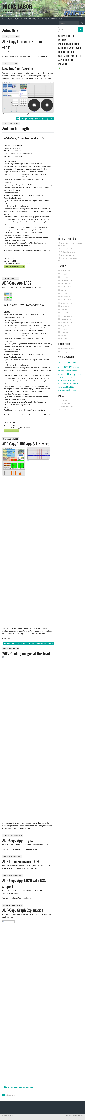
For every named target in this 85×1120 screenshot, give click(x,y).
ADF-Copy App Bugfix (17, 840)
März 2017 (64, 309)
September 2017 (66, 303)
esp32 (75, 370)
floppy (71, 374)
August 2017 (65, 306)
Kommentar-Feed (67, 406)
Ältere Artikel (9, 1095)
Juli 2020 (64, 274)
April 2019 (64, 293)
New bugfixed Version (17, 68)
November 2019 (66, 284)
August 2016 (65, 326)
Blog (3, 19)
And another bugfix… (17, 128)
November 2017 (66, 296)
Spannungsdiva (74, 383)
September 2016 (66, 322)
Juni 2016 (64, 332)
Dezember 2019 (66, 280)
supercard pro (41, 643)
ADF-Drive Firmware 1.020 (21, 861)
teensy (50, 643)
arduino (77, 367)
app (74, 367)
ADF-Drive (71, 362)
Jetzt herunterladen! (11, 431)
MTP (69, 380)
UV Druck (73, 390)
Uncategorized (66, 352)
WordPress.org (66, 410)
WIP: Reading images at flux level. (26, 653)
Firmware (21, 643)
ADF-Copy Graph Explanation (22, 910)
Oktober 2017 (66, 300)
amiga (31, 119)
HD (61, 378)
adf (17, 119)
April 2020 (64, 277)
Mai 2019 (64, 290)
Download (18, 19)
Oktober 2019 (66, 287)
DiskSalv (67, 370)
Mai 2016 (64, 335)
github (37, 119)
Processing (62, 383)
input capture (66, 377)
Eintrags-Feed (65, 403)
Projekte (10, 19)
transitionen (62, 390)
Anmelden (64, 400)
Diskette (61, 370)
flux (28, 643)
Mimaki (65, 380)
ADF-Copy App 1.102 (16, 283)
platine (73, 380)
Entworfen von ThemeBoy (74, 1115)
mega (79, 377)
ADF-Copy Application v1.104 (14, 266)
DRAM (72, 370)
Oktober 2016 (66, 319)
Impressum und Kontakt (32, 19)
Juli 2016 (64, 329)
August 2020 (65, 271)
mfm (60, 380)
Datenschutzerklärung (49, 19)
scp (47, 119)
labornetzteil (74, 377)
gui (43, 119)
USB (51, 119)
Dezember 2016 (66, 316)
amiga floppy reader (67, 348)
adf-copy (23, 119)
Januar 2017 (65, 313)
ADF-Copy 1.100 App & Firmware (25, 443)
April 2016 (64, 339)
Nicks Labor (17, 6)
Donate (61, 19)
